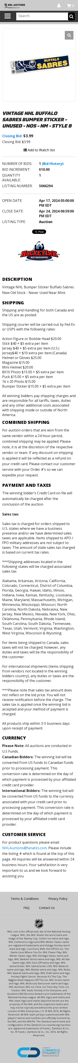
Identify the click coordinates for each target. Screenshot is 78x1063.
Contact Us (47, 908)
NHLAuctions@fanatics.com (24, 848)
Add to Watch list (41, 150)
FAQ (26, 908)
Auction (45, 221)
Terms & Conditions (25, 899)
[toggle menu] (7, 16)
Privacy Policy (57, 899)
